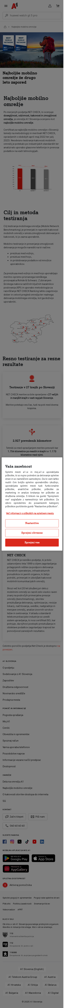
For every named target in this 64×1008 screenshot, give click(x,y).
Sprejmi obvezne (31, 534)
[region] (30, 504)
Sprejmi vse (30, 544)
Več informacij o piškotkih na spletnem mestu (30, 515)
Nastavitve (31, 524)
